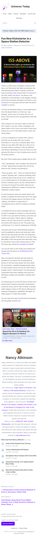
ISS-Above (16, 95)
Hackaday (22, 244)
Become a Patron (8, 523)
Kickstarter (5, 102)
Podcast (15, 13)
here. (19, 301)
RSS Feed (19, 18)
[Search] (35, 23)
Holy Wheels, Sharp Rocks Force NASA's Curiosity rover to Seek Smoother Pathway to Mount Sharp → (18, 502)
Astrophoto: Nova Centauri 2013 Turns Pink (21, 456)
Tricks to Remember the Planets (17, 449)
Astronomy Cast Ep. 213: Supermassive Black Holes (20, 463)
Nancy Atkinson (8, 45)
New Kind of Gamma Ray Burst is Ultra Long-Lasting (19, 471)
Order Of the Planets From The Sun (18, 443)
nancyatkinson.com (23, 435)
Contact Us (14, 528)
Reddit (31, 244)
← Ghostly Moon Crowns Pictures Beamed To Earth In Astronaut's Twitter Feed (18, 491)
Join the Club (31, 13)
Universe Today (20, 6)
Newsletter (23, 13)
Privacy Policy (23, 528)
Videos (10, 13)
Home (4, 13)
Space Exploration (6, 47)
